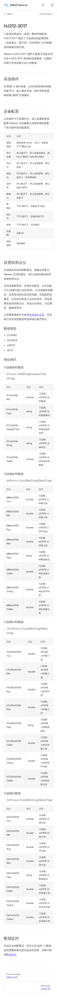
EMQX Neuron (19, 5)
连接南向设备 (36, 314)
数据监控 (11, 954)
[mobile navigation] (52, 5)
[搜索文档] (43, 5)
